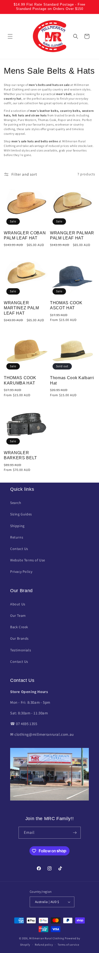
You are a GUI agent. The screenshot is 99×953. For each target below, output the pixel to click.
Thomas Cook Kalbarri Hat (72, 380)
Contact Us (19, 548)
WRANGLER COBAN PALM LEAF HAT (25, 235)
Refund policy (44, 944)
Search (15, 502)
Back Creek (19, 627)
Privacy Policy (21, 571)
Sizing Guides (21, 514)
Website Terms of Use (27, 560)
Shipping (17, 526)
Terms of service (68, 944)
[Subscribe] (74, 833)
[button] (10, 36)
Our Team (18, 615)
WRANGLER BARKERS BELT (20, 455)
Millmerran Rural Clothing (46, 938)
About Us (17, 604)
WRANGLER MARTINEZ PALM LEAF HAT (21, 308)
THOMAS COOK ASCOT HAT (66, 305)
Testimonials (20, 650)
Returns (16, 537)
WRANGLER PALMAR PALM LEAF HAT (72, 235)
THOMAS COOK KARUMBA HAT (20, 380)
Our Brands (19, 638)
